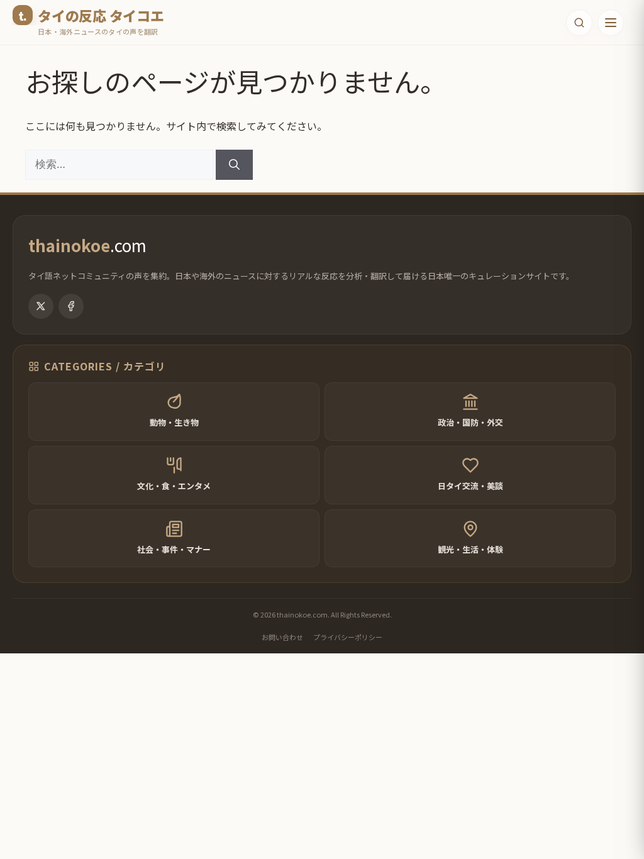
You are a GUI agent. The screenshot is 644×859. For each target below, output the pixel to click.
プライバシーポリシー (347, 637)
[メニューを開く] (610, 22)
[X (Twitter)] (40, 306)
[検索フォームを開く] (579, 22)
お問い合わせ (282, 637)
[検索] (234, 165)
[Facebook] (71, 306)
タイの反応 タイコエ (101, 15)
